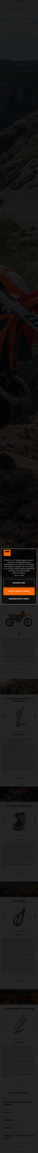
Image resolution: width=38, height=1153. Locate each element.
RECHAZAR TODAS (19, 583)
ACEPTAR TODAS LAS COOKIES (19, 591)
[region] (19, 576)
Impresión (22, 575)
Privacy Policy (17, 575)
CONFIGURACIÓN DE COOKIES (19, 598)
